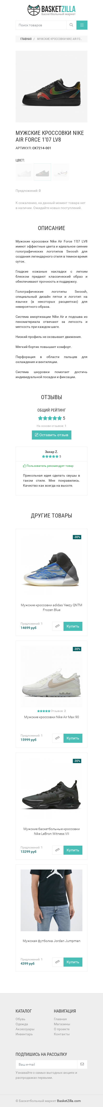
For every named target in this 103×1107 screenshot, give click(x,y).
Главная (60, 1019)
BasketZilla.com (69, 1101)
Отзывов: (58, 711)
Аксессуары (25, 1029)
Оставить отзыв (53, 435)
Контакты (62, 1034)
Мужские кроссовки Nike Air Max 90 (51, 717)
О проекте (61, 1029)
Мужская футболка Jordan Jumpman (51, 941)
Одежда (22, 1024)
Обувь (20, 1019)
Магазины (62, 1024)
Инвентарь (24, 1034)
